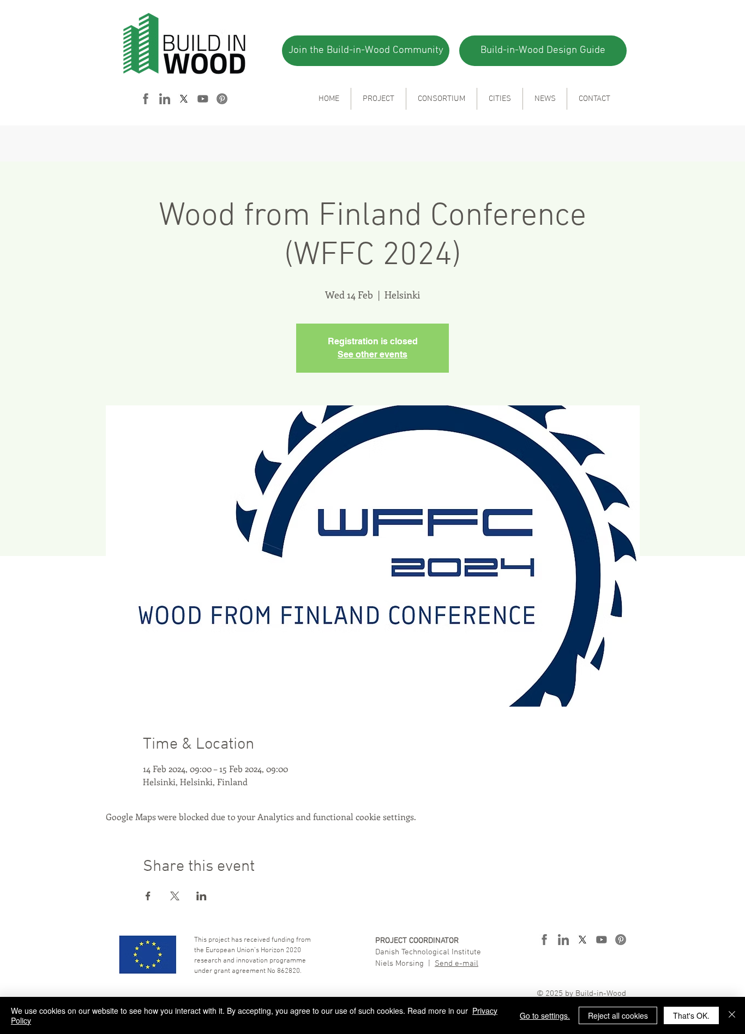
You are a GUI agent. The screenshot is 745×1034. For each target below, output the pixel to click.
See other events (372, 354)
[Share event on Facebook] (148, 896)
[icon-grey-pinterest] (222, 98)
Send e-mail (456, 964)
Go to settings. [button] (545, 1015)
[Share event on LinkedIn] (201, 896)
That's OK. (691, 1015)
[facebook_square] (145, 98)
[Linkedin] (164, 98)
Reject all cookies (618, 1015)
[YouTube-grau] (202, 98)
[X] (183, 98)
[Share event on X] (175, 896)
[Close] (731, 1015)
